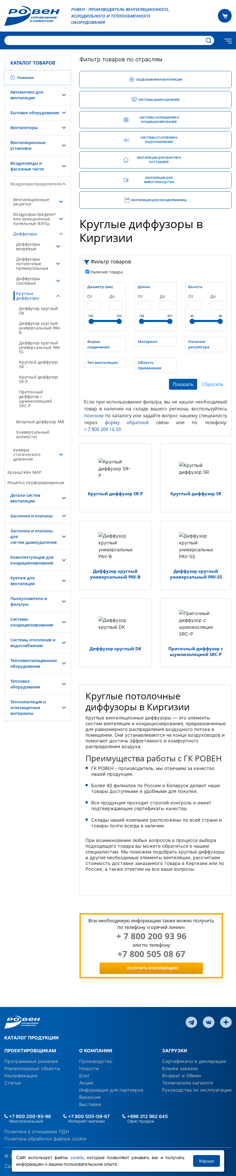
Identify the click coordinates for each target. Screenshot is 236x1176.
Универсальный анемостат (33, 434)
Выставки (90, 1104)
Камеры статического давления (26, 454)
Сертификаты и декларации (194, 1061)
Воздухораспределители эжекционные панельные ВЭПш (34, 218)
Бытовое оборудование (34, 112)
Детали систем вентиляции (25, 498)
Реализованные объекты (32, 1068)
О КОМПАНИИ (95, 1050)
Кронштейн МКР (24, 472)
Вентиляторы (24, 127)
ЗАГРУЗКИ (174, 1050)
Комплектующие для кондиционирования (32, 560)
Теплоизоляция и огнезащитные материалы (28, 707)
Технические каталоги (187, 1083)
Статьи (12, 1083)
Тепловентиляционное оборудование (33, 663)
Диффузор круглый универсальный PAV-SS (40, 347)
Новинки (25, 77)
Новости (89, 1068)
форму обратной (127, 422)
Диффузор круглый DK (38, 311)
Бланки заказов (180, 1068)
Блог (84, 1075)
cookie (77, 1157)
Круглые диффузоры (27, 296)
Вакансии (90, 1097)
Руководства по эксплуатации (197, 1090)
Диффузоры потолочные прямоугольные (32, 263)
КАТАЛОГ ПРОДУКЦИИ (31, 1038)
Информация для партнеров (111, 1090)
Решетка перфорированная (35, 482)
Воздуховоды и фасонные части (27, 166)
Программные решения (31, 1061)
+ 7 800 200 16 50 (102, 429)
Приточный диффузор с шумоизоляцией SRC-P (35, 398)
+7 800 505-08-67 (88, 1116)
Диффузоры (25, 233)
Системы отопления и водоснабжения (32, 642)
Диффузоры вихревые (28, 246)
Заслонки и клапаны (31, 516)
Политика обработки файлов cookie (45, 1139)
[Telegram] (191, 1021)
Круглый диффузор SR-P (38, 379)
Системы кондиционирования (31, 622)
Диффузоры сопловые (28, 281)
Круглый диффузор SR (38, 364)
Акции (86, 1083)
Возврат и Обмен (181, 1075)
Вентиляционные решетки (31, 202)
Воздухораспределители (35, 184)
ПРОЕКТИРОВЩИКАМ (30, 1050)
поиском (94, 415)
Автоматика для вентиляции (26, 94)
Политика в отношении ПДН (36, 1131)
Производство (96, 1061)
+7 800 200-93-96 (29, 1116)
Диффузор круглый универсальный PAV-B (40, 328)
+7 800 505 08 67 (151, 954)
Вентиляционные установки (28, 145)
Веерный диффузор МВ (40, 421)
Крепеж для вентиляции (22, 580)
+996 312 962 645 (147, 1116)
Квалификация (20, 1075)
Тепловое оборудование (25, 684)
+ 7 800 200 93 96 (151, 936)
